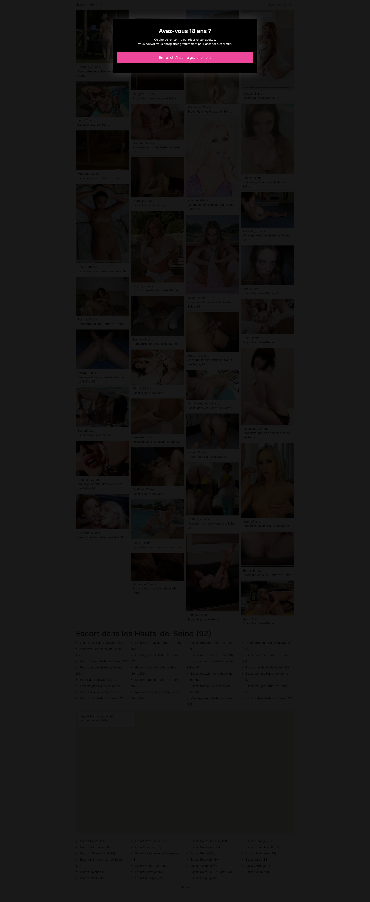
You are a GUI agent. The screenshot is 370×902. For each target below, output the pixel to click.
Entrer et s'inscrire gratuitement (185, 57)
